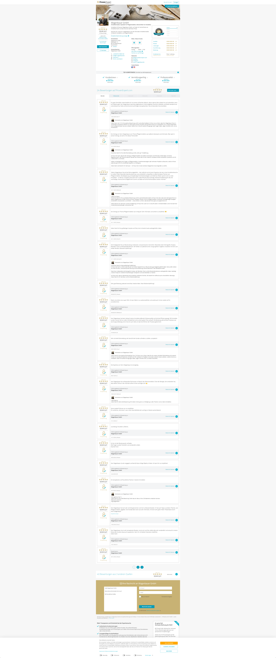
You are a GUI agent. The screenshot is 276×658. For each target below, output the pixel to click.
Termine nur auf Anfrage (137, 53)
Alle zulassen (169, 643)
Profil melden (111, 618)
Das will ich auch (168, 2)
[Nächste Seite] (142, 567)
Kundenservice (156, 54)
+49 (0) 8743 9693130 (118, 54)
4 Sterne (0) (130, 96)
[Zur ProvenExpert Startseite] (104, 2)
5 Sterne (168, 27)
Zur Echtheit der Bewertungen (103, 42)
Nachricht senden (147, 607)
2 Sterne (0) (159, 96)
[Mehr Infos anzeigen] (158, 32)
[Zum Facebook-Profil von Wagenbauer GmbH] (132, 68)
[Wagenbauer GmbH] (102, 20)
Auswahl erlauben (169, 647)
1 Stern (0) (173, 96)
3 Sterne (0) (144, 96)
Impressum (101, 651)
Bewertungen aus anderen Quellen (103, 38)
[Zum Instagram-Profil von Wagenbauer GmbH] (135, 68)
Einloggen (176, 2)
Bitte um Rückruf (145, 596)
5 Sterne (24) (116, 96)
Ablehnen (169, 651)
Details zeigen (148, 655)
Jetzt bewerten (103, 47)
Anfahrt (115, 46)
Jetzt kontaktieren (172, 6)
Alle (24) (102, 96)
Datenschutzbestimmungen (111, 651)
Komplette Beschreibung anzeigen (119, 36)
